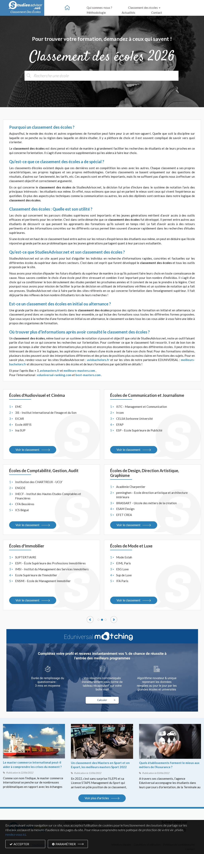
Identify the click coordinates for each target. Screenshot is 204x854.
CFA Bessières (24, 504)
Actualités (128, 12)
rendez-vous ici (15, 834)
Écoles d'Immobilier (26, 545)
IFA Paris (122, 581)
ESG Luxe (122, 569)
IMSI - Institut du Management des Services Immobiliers (52, 569)
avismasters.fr (50, 370)
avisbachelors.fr (98, 360)
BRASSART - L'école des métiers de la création (146, 503)
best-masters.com (88, 375)
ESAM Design (125, 509)
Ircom (120, 412)
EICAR (19, 418)
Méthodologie (96, 12)
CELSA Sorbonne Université (134, 418)
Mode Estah (124, 557)
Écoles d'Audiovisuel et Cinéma (37, 395)
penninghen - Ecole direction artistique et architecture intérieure (152, 495)
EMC (18, 406)
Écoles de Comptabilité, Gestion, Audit (43, 470)
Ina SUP (20, 430)
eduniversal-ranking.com (54, 375)
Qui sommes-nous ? (99, 7)
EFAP (120, 424)
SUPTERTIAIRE (25, 557)
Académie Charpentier (130, 486)
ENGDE (20, 488)
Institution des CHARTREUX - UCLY (38, 482)
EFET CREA (124, 515)
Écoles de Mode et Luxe (131, 545)
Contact (156, 12)
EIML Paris (123, 563)
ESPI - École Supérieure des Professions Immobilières (50, 563)
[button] (90, 619)
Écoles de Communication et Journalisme (147, 395)
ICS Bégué (22, 510)
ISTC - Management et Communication (141, 406)
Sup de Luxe (124, 575)
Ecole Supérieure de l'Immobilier (36, 575)
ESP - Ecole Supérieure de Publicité (139, 430)
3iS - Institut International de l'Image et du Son (45, 412)
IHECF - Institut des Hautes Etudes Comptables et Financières (48, 496)
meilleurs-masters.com (79, 370)
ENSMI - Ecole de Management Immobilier (43, 581)
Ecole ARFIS (23, 424)
